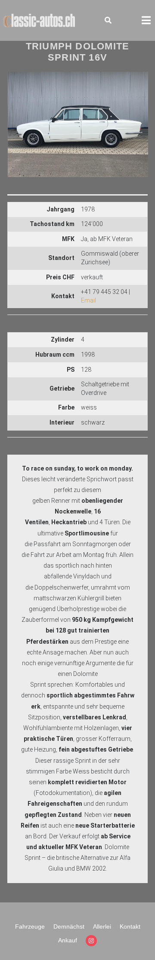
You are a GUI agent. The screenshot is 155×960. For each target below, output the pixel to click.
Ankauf (67, 940)
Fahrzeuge (30, 926)
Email (88, 300)
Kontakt (130, 926)
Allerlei (102, 926)
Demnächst (68, 926)
